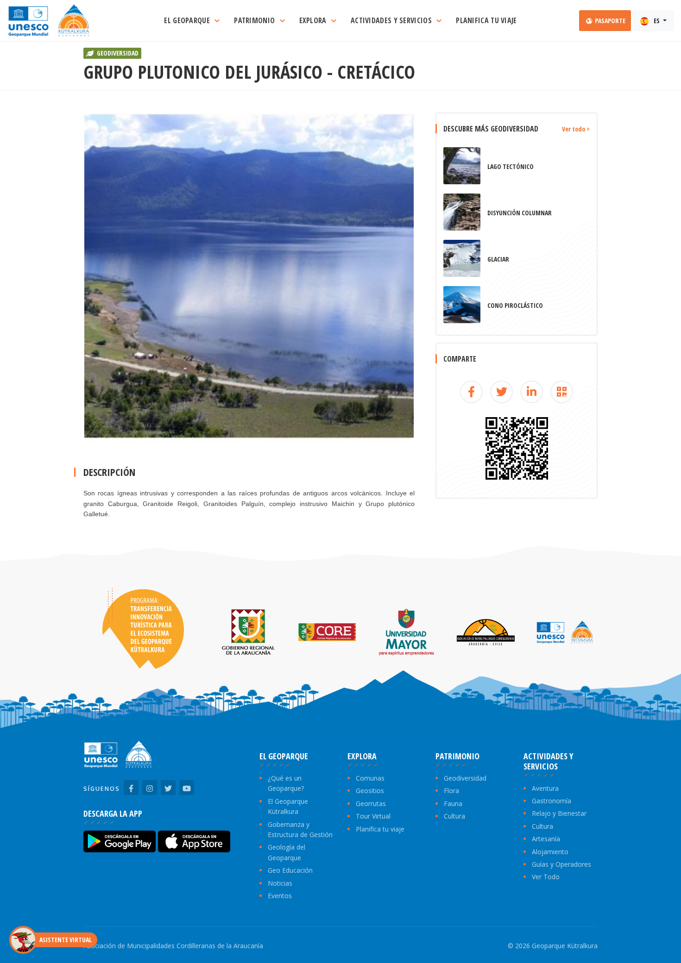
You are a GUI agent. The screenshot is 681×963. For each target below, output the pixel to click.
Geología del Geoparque (286, 852)
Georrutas (371, 803)
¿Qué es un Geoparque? (286, 783)
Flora (451, 790)
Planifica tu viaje (380, 829)
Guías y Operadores (561, 864)
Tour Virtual (373, 816)
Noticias (280, 883)
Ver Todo (546, 876)
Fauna (453, 803)
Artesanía (546, 838)
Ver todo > (576, 129)
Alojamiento (550, 851)
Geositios (370, 790)
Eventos (280, 895)
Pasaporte (609, 20)
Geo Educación (290, 870)
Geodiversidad (465, 778)
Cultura (454, 816)
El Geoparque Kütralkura (288, 806)
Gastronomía (551, 800)
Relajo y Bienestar (559, 813)
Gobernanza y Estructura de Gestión (300, 829)
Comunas (370, 778)
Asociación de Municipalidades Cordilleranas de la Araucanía (173, 945)
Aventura (545, 788)
